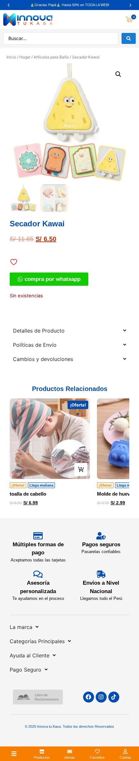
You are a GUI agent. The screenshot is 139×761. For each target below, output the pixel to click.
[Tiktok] (113, 697)
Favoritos (97, 757)
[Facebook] (88, 697)
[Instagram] (101, 697)
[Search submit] (129, 38)
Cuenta (125, 757)
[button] (8, 5)
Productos (42, 757)
